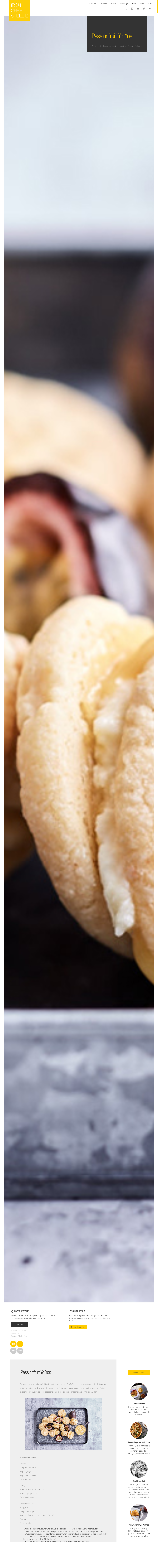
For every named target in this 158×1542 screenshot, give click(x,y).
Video (142, 4)
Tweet (20, 1351)
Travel (134, 4)
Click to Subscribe (77, 1327)
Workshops (124, 4)
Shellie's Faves (138, 1372)
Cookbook (103, 4)
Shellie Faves (23, 1336)
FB (13, 1343)
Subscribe (92, 4)
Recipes (113, 4)
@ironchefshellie (20, 1311)
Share (13, 1351)
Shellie (150, 4)
